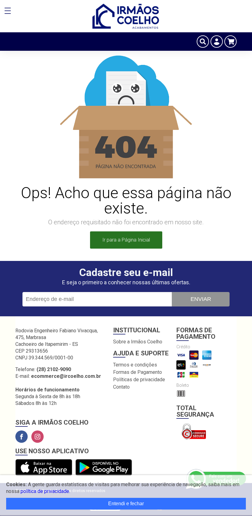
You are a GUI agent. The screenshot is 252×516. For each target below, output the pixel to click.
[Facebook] (21, 436)
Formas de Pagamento (137, 372)
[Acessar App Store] (43, 468)
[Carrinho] (230, 41)
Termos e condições (135, 365)
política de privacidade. (45, 491)
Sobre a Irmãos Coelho (137, 342)
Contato (121, 387)
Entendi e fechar (126, 503)
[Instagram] (37, 436)
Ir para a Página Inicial (126, 240)
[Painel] (216, 41)
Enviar (201, 299)
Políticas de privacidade (139, 379)
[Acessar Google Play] (103, 468)
